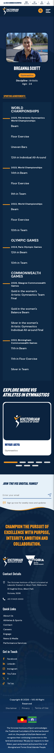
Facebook (12, 658)
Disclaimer (11, 708)
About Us (8, 615)
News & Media (10, 638)
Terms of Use (41, 708)
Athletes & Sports (12, 620)
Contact (7, 624)
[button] (11, 462)
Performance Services (14, 643)
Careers (7, 629)
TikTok (10, 683)
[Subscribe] (49, 495)
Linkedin (11, 663)
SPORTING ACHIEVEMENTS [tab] (14, 96)
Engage (7, 634)
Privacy (26, 708)
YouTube (11, 673)
